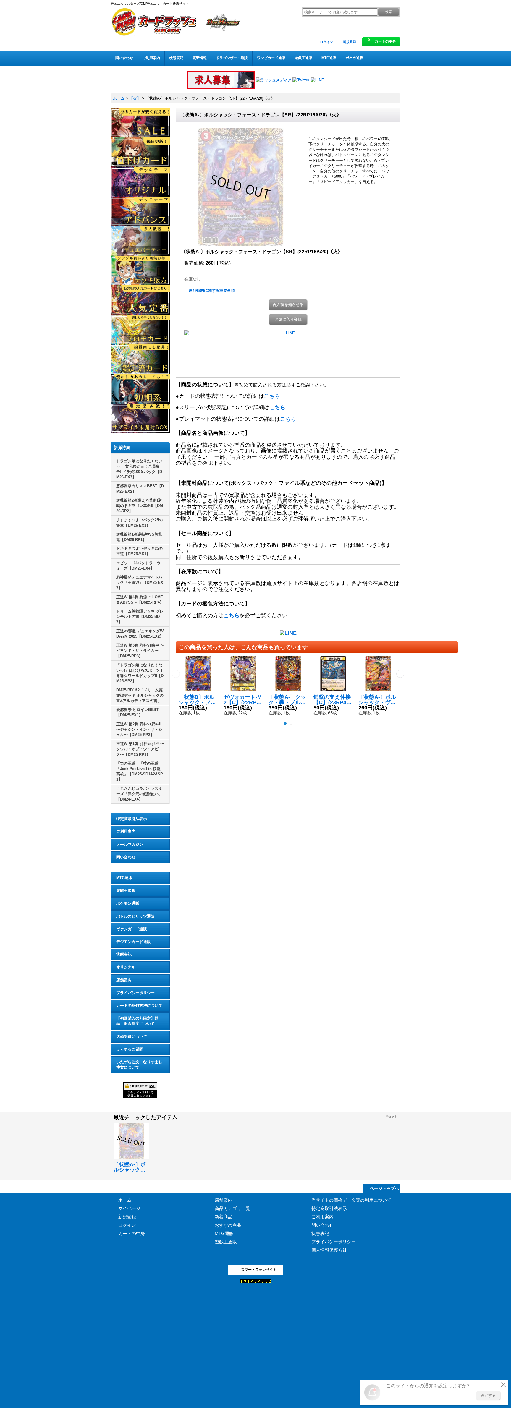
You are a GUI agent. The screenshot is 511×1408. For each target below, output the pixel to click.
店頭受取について (131, 1036)
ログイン (326, 42)
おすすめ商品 (228, 1225)
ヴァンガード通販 (131, 929)
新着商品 (223, 1216)
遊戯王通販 (125, 890)
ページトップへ (384, 1188)
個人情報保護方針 (329, 1250)
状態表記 (124, 954)
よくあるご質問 (129, 1049)
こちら (272, 396)
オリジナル (125, 967)
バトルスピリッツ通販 (135, 916)
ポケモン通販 (127, 903)
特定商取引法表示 (131, 818)
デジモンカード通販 (133, 941)
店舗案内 (124, 980)
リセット (391, 1116)
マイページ (129, 1208)
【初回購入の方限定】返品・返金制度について (137, 1021)
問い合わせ (125, 857)
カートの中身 (131, 1233)
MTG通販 (124, 878)
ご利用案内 (125, 831)
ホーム (125, 1200)
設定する (488, 1395)
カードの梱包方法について (139, 1005)
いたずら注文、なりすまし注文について (139, 1065)
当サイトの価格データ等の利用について (351, 1200)
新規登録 (349, 42)
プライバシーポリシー (135, 993)
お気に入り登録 (288, 319)
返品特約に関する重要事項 (212, 290)
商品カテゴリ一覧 (232, 1208)
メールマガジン (129, 844)
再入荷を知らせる (288, 304)
